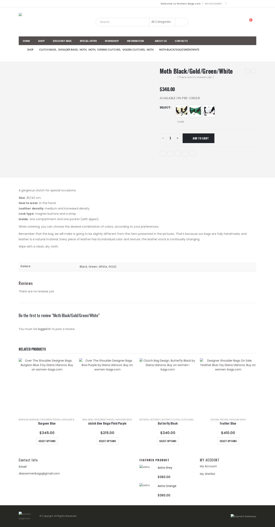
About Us (160, 41)
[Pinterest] (236, 3)
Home (26, 41)
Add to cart (201, 138)
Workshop (112, 41)
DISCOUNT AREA (62, 41)
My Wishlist (207, 474)
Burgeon (23, 419)
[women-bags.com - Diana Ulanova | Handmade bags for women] (29, 22)
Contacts (181, 41)
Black (83, 267)
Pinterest (185, 153)
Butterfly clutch (171, 419)
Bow (85, 419)
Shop (41, 41)
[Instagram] (242, 3)
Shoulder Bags (70, 419)
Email (193, 153)
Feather (215, 419)
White (103, 267)
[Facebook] (230, 3)
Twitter (170, 153)
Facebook (163, 153)
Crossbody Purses (50, 419)
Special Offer (88, 41)
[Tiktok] (253, 3)
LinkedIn (178, 153)
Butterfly (145, 419)
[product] (47, 386)
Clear (180, 121)
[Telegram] (248, 3)
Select (165, 107)
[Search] (182, 22)
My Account (213, 3)
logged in (44, 329)
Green (93, 267)
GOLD (112, 267)
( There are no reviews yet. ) (195, 77)
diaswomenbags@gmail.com (39, 473)
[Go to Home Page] (20, 49)
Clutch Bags (188, 419)
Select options (47, 441)
